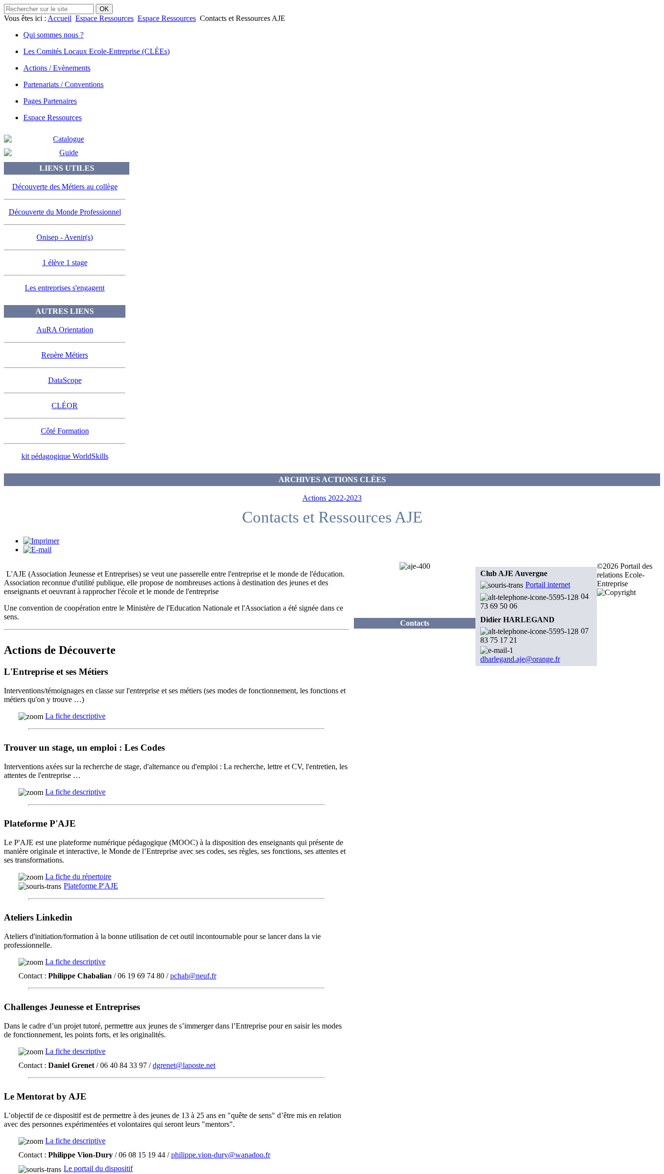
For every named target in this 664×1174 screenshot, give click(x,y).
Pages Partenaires (50, 101)
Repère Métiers (64, 355)
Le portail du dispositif (98, 1168)
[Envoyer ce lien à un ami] (37, 549)
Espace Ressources (104, 18)
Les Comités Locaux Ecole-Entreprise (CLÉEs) (96, 51)
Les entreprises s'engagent (65, 288)
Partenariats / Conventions (63, 84)
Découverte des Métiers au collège (65, 186)
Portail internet (547, 584)
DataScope (65, 380)
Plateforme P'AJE (91, 886)
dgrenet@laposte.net (184, 1065)
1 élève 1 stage (64, 262)
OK (104, 9)
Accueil (59, 18)
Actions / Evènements (56, 68)
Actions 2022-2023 (332, 498)
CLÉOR (65, 405)
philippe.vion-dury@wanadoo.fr (220, 1155)
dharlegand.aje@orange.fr (520, 659)
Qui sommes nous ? (53, 35)
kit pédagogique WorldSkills (64, 456)
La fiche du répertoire (78, 876)
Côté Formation (65, 431)
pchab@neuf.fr (193, 976)
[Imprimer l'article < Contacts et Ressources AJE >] (41, 541)
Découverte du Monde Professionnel (65, 212)
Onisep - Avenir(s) (64, 237)
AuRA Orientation (64, 329)
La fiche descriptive (75, 716)
